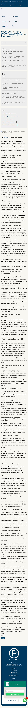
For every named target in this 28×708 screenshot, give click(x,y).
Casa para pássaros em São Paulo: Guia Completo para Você (12, 61)
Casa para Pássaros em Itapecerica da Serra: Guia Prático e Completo (14, 66)
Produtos (5, 21)
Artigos (12, 31)
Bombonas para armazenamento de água (11, 116)
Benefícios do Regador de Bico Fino (11, 80)
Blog (15, 21)
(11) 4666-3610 (3, 4)
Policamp (6, 137)
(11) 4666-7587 (12, 4)
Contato (5, 26)
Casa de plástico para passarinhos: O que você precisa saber (13, 52)
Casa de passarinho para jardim (9, 122)
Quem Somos (13, 16)
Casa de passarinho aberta (8, 119)
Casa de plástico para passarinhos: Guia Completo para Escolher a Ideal (13, 57)
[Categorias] (12, 26)
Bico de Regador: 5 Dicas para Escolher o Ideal (13, 84)
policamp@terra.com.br (14, 675)
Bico (3, 113)
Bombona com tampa (11, 113)
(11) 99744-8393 (21, 4)
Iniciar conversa (15, 694)
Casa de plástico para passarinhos (10, 124)
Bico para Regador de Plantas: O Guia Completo (12, 88)
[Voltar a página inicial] (14, 11)
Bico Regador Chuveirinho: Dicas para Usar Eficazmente (13, 103)
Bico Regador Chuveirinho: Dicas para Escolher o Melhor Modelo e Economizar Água (13, 98)
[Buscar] (26, 43)
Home (4, 16)
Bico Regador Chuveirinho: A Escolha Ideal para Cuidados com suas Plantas (13, 92)
